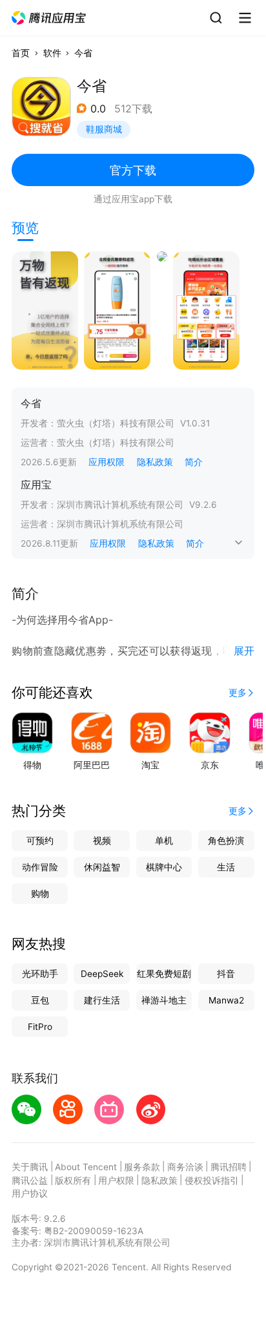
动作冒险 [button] (40, 867)
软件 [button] (52, 53)
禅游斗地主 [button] (164, 1000)
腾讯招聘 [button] (228, 1167)
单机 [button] (164, 840)
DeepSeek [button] (102, 974)
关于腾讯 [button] (30, 1167)
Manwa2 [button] (226, 1000)
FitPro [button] (40, 1027)
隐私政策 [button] (155, 462)
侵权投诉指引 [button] (212, 1180)
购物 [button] (40, 893)
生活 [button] (226, 867)
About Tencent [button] (86, 1167)
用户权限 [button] (116, 1180)
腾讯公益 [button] (30, 1180)
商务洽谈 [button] (185, 1167)
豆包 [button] (40, 1000)
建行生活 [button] (102, 1000)
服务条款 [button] (142, 1167)
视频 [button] (102, 840)
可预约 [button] (40, 840)
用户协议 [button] (30, 1193)
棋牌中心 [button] (164, 867)
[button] (49, 18)
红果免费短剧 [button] (164, 974)
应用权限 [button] (106, 462)
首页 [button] (21, 53)
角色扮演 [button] (226, 840)
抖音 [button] (226, 974)
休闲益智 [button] (102, 867)
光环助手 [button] (40, 974)
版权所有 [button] (73, 1180)
